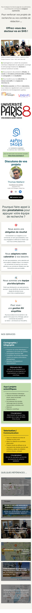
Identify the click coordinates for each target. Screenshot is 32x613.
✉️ (16, 197)
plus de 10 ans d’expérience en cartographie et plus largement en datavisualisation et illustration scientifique (16, 371)
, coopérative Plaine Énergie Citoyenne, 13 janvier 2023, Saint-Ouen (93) (16, 530)
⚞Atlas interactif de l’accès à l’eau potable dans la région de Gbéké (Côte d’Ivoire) (16, 416)
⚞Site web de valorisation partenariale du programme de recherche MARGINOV (16, 458)
